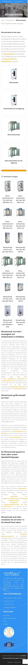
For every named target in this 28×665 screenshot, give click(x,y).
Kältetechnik (22, 489)
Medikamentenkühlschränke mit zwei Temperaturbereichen (14, 506)
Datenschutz (17, 662)
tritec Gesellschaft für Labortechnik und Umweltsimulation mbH (14, 380)
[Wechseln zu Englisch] (25, 2)
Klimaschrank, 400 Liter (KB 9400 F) (20, 322)
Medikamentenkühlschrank (10, 499)
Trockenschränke (13, 387)
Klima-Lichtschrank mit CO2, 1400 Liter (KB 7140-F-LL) (7, 274)
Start (2, 20)
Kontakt (6, 624)
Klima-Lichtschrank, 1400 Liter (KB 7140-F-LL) (20, 274)
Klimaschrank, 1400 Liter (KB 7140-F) (20, 298)
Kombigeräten (14, 503)
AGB (5, 621)
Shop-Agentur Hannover (18, 658)
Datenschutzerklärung (10, 618)
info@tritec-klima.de (7, 1)
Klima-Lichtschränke (15, 437)
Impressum (7, 615)
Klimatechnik (10, 20)
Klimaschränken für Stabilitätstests (9, 60)
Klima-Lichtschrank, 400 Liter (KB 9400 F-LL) (20, 199)
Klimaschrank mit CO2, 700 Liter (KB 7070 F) (7, 249)
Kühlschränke (14, 497)
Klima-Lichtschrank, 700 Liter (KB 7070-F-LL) (20, 225)
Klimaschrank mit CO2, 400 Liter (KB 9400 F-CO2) (7, 323)
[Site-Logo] (7, 5)
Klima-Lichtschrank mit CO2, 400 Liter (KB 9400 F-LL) (7, 199)
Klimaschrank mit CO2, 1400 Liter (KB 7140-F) (7, 298)
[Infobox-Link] (14, 78)
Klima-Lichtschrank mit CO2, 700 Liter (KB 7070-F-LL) (7, 225)
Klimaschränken (9, 54)
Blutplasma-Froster (14, 501)
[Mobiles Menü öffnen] (26, 5)
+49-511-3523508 (18, 1)
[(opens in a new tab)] (8, 186)
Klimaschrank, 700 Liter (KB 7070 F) (20, 249)
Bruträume (22, 387)
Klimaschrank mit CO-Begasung (14, 432)
